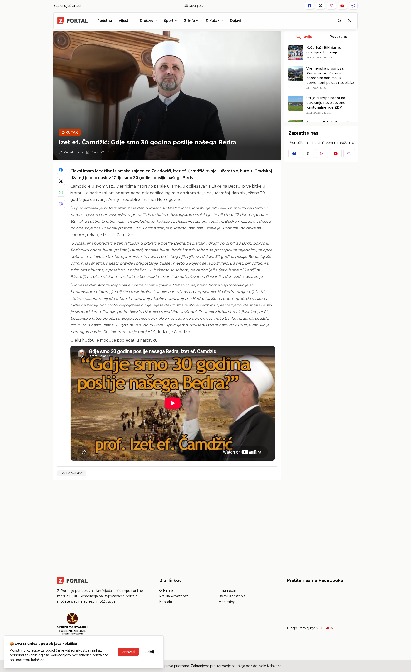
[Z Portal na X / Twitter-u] (320, 6)
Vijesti (124, 21)
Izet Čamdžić (72, 473)
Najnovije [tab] (304, 36)
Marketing (226, 602)
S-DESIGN (324, 628)
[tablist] (321, 36)
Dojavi (235, 21)
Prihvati (128, 652)
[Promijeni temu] (349, 20)
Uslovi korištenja (231, 596)
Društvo (146, 21)
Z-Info (189, 21)
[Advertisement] (167, 517)
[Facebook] (61, 170)
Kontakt (165, 602)
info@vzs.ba (106, 601)
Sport (169, 21)
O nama (166, 590)
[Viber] (61, 204)
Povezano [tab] (338, 36)
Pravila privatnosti (174, 596)
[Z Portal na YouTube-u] (342, 6)
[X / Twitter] (61, 181)
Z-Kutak (213, 21)
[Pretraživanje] (339, 20)
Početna (104, 21)
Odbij (149, 652)
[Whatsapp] (61, 192)
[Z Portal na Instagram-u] (331, 6)
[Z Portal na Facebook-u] (309, 6)
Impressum (228, 590)
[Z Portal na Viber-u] (353, 6)
